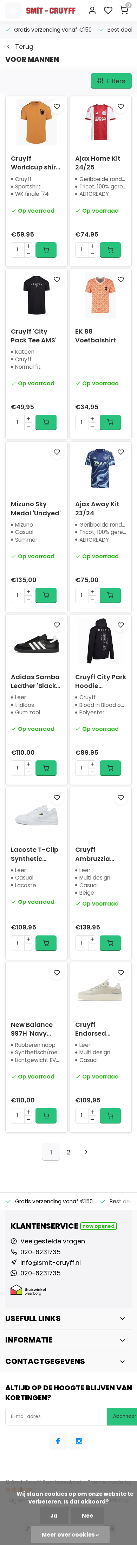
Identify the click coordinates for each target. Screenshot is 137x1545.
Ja (53, 1515)
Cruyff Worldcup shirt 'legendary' (35, 163)
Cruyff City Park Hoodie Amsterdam (100, 681)
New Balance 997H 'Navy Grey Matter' (32, 1029)
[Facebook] (58, 1441)
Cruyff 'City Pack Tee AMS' (34, 336)
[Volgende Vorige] (86, 1152)
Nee (87, 1515)
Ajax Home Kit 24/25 (97, 163)
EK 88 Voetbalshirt (95, 336)
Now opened (99, 1226)
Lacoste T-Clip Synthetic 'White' (34, 854)
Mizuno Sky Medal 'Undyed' (36, 508)
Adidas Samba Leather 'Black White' (35, 681)
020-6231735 (40, 1252)
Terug (24, 46)
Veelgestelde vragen (52, 1241)
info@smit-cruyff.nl (50, 1262)
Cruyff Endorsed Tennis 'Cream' (99, 1029)
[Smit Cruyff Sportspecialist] (51, 10)
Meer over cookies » (70, 1534)
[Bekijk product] (46, 250)
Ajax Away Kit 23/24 (97, 508)
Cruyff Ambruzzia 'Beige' (92, 854)
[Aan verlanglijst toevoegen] (57, 106)
